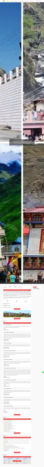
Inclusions (15, 286)
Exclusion (20, 286)
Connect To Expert (17, 318)
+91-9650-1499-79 (36, 288)
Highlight (5, 286)
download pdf (28, 143)
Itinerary (10, 286)
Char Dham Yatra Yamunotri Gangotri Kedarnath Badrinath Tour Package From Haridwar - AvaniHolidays (6, 1)
